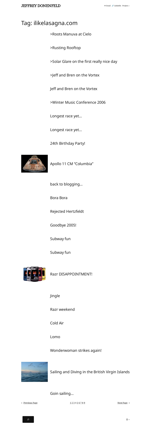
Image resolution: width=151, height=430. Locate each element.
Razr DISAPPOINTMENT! (71, 274)
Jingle (55, 296)
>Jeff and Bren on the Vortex (74, 75)
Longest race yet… (66, 116)
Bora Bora (58, 198)
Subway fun (60, 239)
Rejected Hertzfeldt (67, 211)
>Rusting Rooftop (65, 48)
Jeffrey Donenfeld (41, 5)
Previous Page (29, 402)
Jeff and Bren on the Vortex (73, 89)
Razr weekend (62, 309)
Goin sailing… (62, 393)
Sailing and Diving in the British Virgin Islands (90, 372)
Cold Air (57, 323)
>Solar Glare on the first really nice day (83, 61)
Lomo (55, 337)
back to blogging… (66, 184)
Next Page (123, 402)
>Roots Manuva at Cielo (70, 34)
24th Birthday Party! (67, 143)
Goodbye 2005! (63, 225)
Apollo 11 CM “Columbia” (71, 164)
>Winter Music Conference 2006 (78, 102)
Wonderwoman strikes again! (75, 350)
